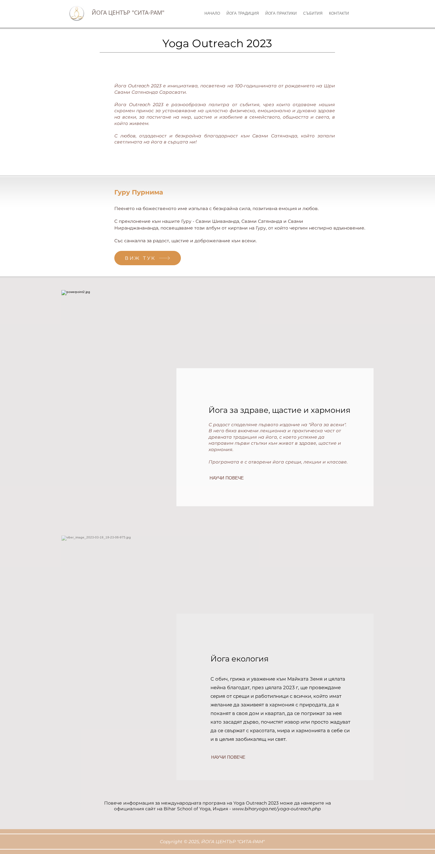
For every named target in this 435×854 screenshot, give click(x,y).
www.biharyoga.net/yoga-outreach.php (276, 809)
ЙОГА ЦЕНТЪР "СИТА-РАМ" (128, 12)
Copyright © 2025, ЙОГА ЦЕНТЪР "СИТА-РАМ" (212, 841)
